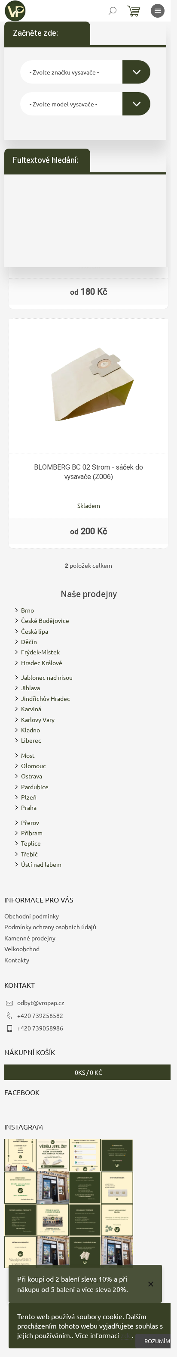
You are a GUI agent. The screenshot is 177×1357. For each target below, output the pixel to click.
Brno (27, 610)
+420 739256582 (40, 1015)
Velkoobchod (22, 948)
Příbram (32, 833)
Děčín (29, 641)
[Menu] (157, 10)
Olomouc (33, 765)
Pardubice (35, 787)
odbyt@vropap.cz (40, 1002)
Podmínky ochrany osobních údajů (50, 927)
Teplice (31, 843)
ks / (88, 1072)
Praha (29, 807)
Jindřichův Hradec (45, 698)
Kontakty (16, 960)
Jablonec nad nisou (47, 677)
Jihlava (30, 687)
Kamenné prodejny (29, 938)
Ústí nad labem (41, 864)
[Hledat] (112, 10)
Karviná (31, 709)
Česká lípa (34, 631)
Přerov (30, 822)
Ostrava (31, 776)
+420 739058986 (40, 1028)
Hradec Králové (41, 662)
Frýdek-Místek (40, 652)
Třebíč (29, 854)
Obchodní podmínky (31, 916)
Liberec (31, 740)
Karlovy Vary (38, 719)
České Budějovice (45, 620)
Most (28, 755)
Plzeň (29, 797)
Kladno (30, 730)
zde (126, 1335)
